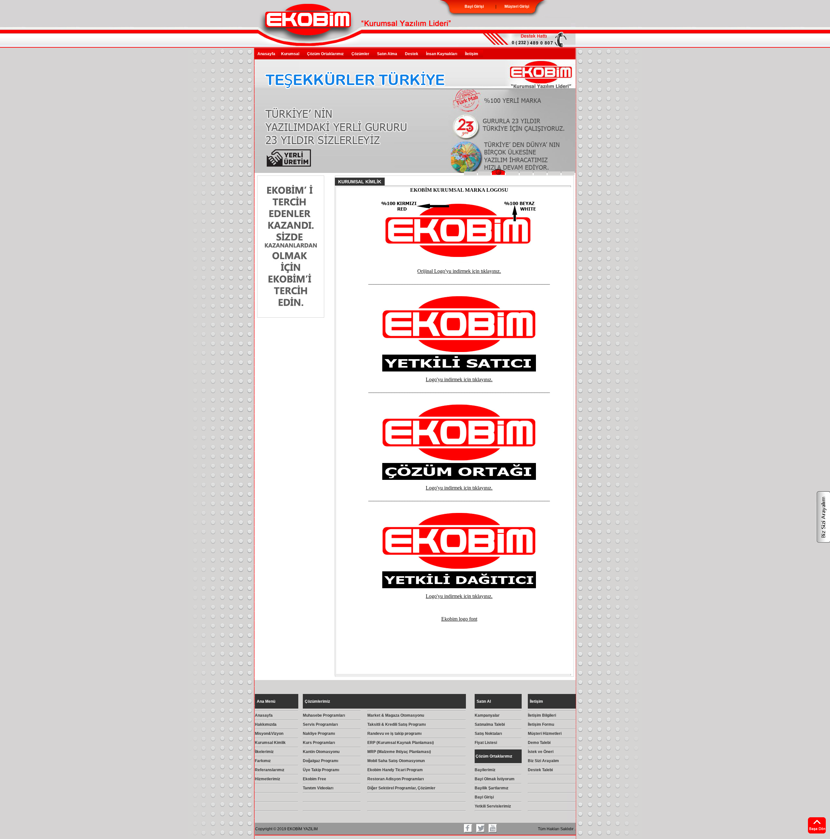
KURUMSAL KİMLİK (359, 181)
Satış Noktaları (488, 733)
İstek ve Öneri (540, 751)
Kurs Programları (319, 742)
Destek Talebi (540, 770)
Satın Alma (388, 54)
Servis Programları (320, 724)
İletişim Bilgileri (542, 715)
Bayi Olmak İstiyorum (495, 779)
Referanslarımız (269, 770)
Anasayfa (266, 54)
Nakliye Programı (319, 733)
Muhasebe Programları (324, 715)
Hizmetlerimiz (267, 779)
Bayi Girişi (484, 797)
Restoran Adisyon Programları (395, 779)
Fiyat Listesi (486, 742)
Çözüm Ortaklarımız (326, 54)
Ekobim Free (314, 779)
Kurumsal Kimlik (270, 742)
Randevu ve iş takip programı (394, 733)
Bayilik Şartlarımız (491, 788)
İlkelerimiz (264, 751)
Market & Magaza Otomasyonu (395, 715)
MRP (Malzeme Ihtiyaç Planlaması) (399, 751)
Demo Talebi (539, 742)
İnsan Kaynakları (442, 54)
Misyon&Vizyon (269, 733)
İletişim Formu (541, 724)
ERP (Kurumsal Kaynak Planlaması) (400, 742)
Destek (412, 54)
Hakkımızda (266, 724)
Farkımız (263, 761)
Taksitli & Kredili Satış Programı (396, 724)
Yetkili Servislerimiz (493, 806)
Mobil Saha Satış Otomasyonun (396, 761)
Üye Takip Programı (321, 770)
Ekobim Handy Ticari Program (395, 770)
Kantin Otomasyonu (321, 751)
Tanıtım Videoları (318, 788)
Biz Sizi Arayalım (543, 761)
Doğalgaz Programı (320, 761)
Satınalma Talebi (490, 724)
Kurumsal (291, 54)
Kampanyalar (487, 715)
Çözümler (361, 54)
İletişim (472, 54)
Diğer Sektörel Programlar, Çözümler (401, 788)
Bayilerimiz (485, 770)
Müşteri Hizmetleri (545, 733)
